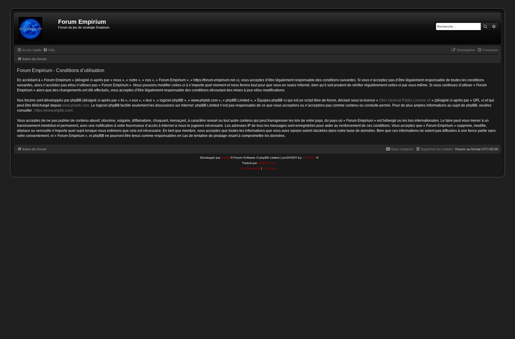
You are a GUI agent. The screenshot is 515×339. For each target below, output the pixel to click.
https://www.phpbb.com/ (54, 110)
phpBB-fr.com (267, 163)
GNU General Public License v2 (405, 100)
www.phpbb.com (75, 105)
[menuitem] (49, 50)
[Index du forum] (36, 28)
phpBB (226, 157)
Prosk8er (309, 157)
